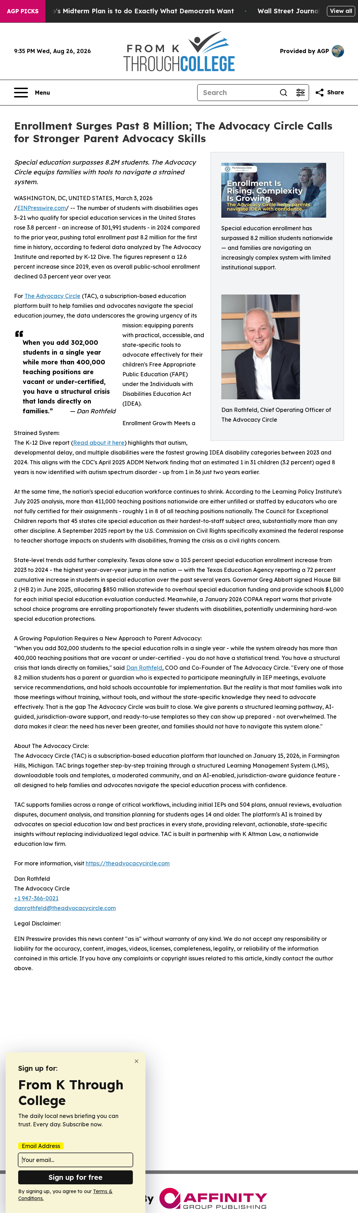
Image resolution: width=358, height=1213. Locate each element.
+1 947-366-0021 (36, 898)
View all (341, 10)
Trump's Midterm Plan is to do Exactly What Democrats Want (134, 11)
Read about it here (98, 442)
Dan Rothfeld (144, 667)
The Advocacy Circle (52, 295)
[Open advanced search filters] (300, 93)
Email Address (41, 1145)
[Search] (283, 93)
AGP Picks (22, 11)
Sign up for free (75, 1177)
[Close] (136, 1061)
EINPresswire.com (41, 207)
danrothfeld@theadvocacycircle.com (65, 908)
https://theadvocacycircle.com (128, 863)
